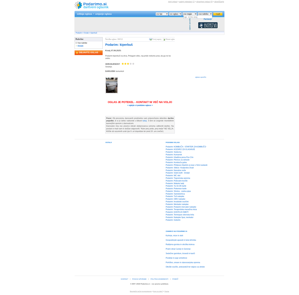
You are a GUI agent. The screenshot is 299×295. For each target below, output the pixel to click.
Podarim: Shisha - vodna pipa (178, 191)
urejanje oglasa (103, 14)
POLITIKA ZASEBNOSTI (159, 279)
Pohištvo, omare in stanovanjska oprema (183, 262)
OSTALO (108, 142)
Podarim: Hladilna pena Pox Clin (179, 157)
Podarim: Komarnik (174, 155)
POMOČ (175, 279)
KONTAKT (124, 279)
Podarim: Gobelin (173, 220)
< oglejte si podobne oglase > (140, 105)
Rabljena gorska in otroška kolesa (180, 244)
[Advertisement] (131, 24)
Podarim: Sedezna (173, 152)
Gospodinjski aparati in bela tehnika (181, 240)
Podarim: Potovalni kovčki (176, 181)
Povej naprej (156, 39)
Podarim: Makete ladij (175, 183)
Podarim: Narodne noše (176, 170)
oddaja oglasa (84, 14)
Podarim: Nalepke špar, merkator (179, 217)
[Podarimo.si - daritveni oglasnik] (92, 10)
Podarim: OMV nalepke (175, 199)
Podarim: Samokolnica (175, 194)
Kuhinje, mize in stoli (174, 235)
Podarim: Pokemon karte (176, 188)
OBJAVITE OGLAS (88, 52)
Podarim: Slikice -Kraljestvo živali (180, 168)
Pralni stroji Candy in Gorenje (178, 249)
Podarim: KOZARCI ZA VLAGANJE (180, 149)
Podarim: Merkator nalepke (177, 204)
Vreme (166, 291)
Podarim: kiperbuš (119, 44)
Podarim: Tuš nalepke (175, 196)
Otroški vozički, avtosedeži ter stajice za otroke (185, 267)
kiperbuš (94, 33)
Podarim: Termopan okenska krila (180, 215)
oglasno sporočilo (200, 77)
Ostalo (86, 33)
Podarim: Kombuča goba (176, 162)
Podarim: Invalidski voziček (177, 202)
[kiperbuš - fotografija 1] (111, 93)
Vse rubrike (82, 43)
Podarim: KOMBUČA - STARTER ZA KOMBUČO (186, 147)
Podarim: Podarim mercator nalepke (181, 207)
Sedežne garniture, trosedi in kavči (180, 253)
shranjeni (204, 2)
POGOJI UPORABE (139, 279)
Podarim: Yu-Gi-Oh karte (176, 186)
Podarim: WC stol (173, 175)
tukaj (145, 121)
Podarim (79, 33)
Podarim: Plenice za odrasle (178, 160)
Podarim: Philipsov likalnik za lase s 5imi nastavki (186, 165)
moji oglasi (172, 2)
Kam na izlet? (158, 291)
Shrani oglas (170, 39)
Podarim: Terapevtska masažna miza (181, 209)
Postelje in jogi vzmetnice (176, 258)
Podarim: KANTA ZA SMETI (177, 212)
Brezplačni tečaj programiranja (141, 291)
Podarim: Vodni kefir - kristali (178, 173)
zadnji (187, 2)
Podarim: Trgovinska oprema (178, 178)
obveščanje (219, 2)
